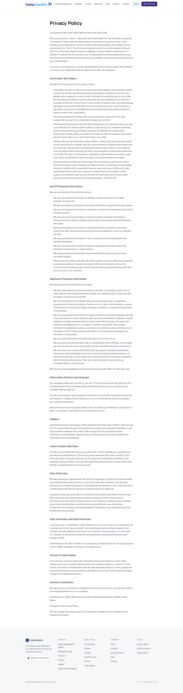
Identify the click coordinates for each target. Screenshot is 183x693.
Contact (126, 4)
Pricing (88, 4)
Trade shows (89, 666)
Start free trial (149, 4)
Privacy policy (142, 644)
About (113, 644)
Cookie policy (142, 653)
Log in (136, 4)
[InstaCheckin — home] (39, 4)
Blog (108, 4)
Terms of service (143, 648)
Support (116, 4)
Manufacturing (90, 657)
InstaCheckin (36, 640)
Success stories (117, 653)
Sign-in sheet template (67, 669)
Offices (87, 648)
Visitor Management (63, 4)
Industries (98, 4)
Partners (114, 648)
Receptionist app (65, 651)
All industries (89, 644)
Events (87, 661)
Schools (87, 653)
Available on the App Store (40, 658)
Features (78, 4)
